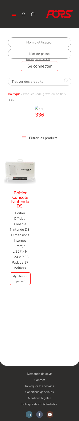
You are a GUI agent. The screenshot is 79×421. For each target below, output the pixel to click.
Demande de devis (39, 374)
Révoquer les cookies (39, 386)
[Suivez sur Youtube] (50, 414)
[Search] (32, 14)
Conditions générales (39, 392)
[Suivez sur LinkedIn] (29, 414)
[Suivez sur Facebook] (39, 414)
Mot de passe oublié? (38, 59)
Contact (39, 380)
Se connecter (39, 66)
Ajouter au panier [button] (20, 278)
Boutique (14, 94)
